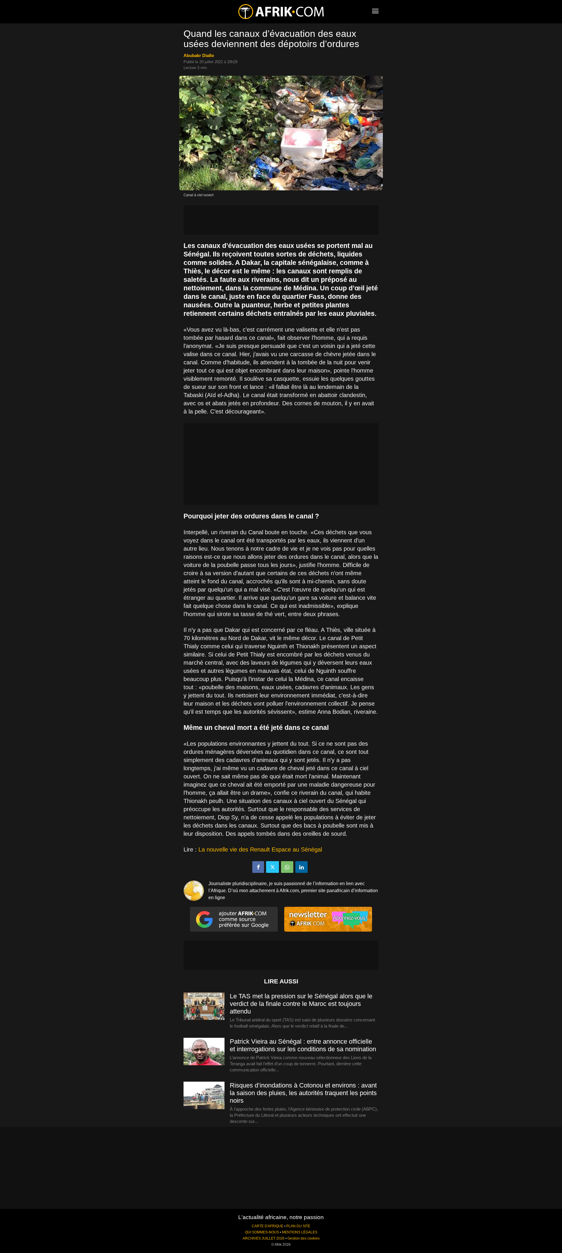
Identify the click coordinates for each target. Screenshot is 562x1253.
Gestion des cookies (303, 1238)
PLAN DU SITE (298, 1226)
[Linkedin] (301, 867)
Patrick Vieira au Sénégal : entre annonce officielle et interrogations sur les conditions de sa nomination (303, 1045)
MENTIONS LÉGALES (299, 1232)
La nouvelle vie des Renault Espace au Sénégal (260, 849)
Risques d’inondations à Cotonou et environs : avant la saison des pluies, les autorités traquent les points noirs (303, 1093)
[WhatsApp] (287, 867)
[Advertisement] (281, 220)
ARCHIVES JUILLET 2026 (264, 1238)
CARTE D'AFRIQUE (267, 1226)
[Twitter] (272, 867)
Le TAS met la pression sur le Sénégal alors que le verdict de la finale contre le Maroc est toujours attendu (301, 1003)
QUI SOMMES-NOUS (262, 1232)
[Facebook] (258, 867)
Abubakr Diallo (199, 55)
